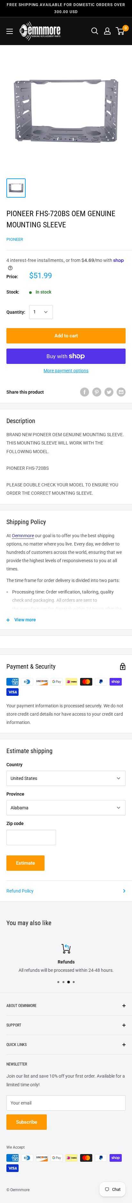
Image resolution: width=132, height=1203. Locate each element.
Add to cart (66, 336)
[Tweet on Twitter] (108, 392)
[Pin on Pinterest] (96, 392)
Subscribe (26, 1122)
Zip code (15, 823)
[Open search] (94, 31)
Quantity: (15, 312)
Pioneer (14, 239)
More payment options (66, 370)
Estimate (25, 863)
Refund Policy (20, 890)
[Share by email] (121, 392)
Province (15, 794)
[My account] (107, 31)
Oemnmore (23, 535)
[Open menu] (9, 31)
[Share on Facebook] (84, 392)
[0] (120, 31)
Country (14, 764)
